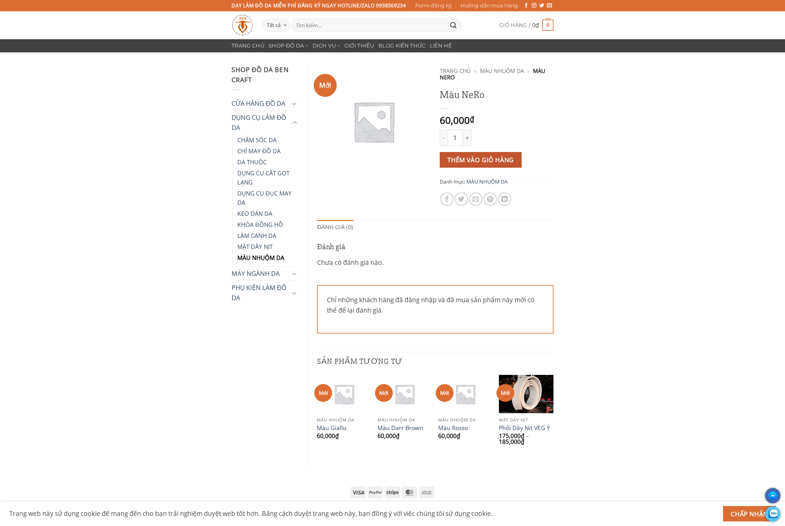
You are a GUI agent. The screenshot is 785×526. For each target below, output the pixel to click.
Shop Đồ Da (286, 46)
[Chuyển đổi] (294, 103)
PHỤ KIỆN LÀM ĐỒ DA (259, 292)
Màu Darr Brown (400, 428)
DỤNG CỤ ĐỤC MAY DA (264, 197)
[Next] (553, 416)
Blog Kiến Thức (402, 46)
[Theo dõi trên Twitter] (541, 5)
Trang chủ (248, 46)
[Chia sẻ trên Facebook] (447, 199)
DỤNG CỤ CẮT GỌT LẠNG (263, 177)
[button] (526, 25)
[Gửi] (453, 25)
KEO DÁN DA (254, 213)
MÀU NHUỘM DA (260, 257)
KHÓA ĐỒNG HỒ (260, 224)
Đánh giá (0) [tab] (335, 227)
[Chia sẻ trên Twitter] (461, 199)
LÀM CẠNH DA (256, 235)
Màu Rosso (453, 428)
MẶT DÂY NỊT (255, 246)
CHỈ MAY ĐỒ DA (259, 151)
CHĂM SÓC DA (257, 140)
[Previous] (317, 416)
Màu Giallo (331, 428)
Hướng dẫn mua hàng (489, 5)
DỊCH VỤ (324, 46)
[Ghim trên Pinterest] (490, 199)
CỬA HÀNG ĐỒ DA (258, 103)
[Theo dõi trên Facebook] (526, 5)
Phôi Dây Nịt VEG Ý (524, 428)
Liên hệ (441, 46)
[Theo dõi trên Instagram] (534, 5)
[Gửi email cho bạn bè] (475, 199)
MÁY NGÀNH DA (256, 273)
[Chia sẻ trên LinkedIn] (504, 199)
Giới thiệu (359, 46)
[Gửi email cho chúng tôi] (549, 5)
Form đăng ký (433, 5)
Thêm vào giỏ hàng (480, 159)
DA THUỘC (252, 162)
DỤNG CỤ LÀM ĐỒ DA (259, 122)
